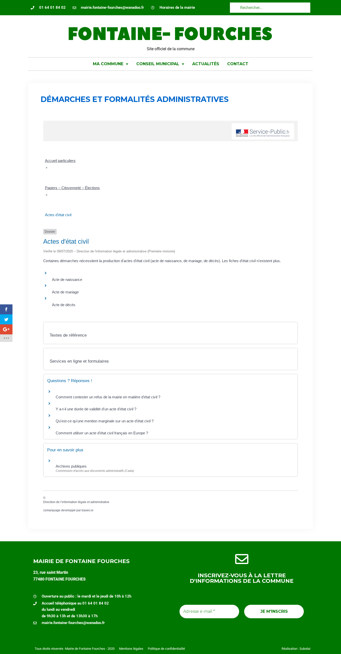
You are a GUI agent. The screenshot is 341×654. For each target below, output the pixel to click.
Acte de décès (63, 305)
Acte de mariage (65, 292)
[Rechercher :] (270, 7)
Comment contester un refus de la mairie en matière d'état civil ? (108, 397)
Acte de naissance (67, 279)
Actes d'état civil (58, 215)
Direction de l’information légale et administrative (76, 502)
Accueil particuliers (60, 160)
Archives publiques (71, 466)
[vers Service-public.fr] (263, 131)
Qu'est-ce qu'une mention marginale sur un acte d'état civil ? (105, 421)
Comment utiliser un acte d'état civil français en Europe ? (102, 433)
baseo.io (87, 510)
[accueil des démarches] (49, 123)
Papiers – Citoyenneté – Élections (72, 188)
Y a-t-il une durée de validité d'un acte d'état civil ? (96, 409)
